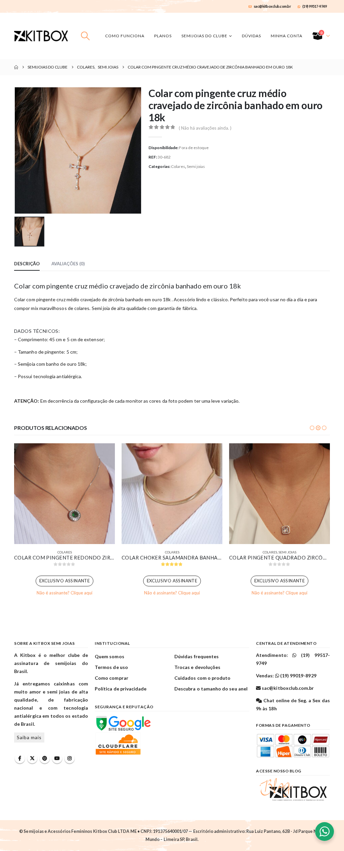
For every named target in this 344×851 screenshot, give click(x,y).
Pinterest (45, 758)
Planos (163, 35)
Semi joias (196, 166)
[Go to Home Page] (16, 67)
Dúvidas (251, 35)
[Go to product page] (64, 493)
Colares (178, 166)
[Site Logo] (41, 36)
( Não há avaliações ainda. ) (205, 128)
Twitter (32, 758)
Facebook (20, 758)
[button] (85, 36)
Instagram (69, 758)
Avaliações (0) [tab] (68, 263)
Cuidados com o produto (202, 678)
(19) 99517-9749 (314, 6)
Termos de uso (111, 667)
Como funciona (124, 35)
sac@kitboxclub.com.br (272, 6)
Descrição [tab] (27, 263)
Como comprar (111, 678)
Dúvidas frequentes (196, 656)
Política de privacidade (121, 688)
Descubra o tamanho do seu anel (211, 688)
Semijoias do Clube (204, 35)
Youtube (57, 758)
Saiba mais (29, 737)
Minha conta (286, 35)
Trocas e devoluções (197, 667)
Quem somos (109, 656)
